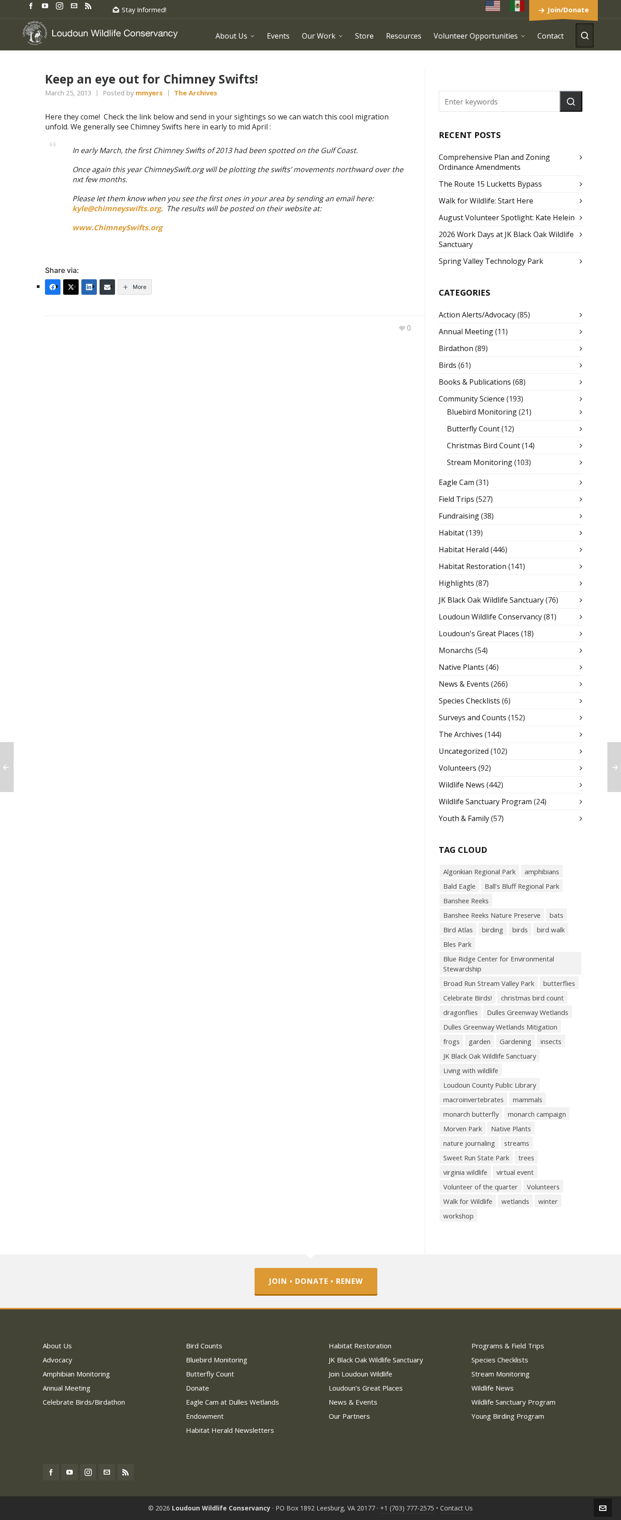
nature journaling (469, 1143)
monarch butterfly (471, 1114)
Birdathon (456, 348)
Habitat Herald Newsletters (230, 1430)
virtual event (515, 1172)
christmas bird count (532, 997)
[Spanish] (518, 5)
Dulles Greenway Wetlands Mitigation (500, 1026)
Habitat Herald (464, 550)
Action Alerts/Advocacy (477, 315)
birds (520, 929)
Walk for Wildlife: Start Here (486, 201)
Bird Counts (204, 1345)
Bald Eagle (459, 886)
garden (480, 1041)
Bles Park (457, 944)
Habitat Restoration (472, 566)
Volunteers (457, 768)
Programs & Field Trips (507, 1345)
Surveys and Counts (472, 718)
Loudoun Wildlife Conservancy (490, 617)
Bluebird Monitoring (482, 412)
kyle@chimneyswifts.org (116, 208)
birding (492, 929)
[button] (571, 101)
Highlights (456, 583)
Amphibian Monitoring (76, 1373)
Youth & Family (464, 818)
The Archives (195, 92)
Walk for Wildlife (467, 1201)
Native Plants (461, 667)
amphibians (542, 871)
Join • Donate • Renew (316, 1281)
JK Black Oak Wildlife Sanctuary (491, 600)
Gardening (515, 1041)
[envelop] (75, 5)
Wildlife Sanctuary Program (485, 802)
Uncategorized (464, 751)
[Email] (107, 287)
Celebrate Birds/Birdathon (84, 1401)
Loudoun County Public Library (489, 1084)
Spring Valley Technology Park (491, 261)
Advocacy (57, 1359)
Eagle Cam (456, 482)
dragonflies (460, 1012)
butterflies (559, 983)
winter (548, 1201)
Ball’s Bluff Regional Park (522, 886)
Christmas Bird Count (483, 446)
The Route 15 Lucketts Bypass (490, 184)
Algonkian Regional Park (479, 871)
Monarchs (456, 650)
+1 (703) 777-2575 (407, 1508)
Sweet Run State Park (476, 1157)
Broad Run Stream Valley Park (488, 983)
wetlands (515, 1201)
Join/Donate (568, 9)
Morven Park (462, 1128)
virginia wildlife (465, 1172)
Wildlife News (462, 785)
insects (551, 1041)
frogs (451, 1041)
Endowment (205, 1416)
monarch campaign (537, 1114)
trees (526, 1157)
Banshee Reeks (466, 900)
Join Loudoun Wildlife (360, 1373)
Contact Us (456, 1508)
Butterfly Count (473, 429)
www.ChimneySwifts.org (117, 228)
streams (516, 1143)
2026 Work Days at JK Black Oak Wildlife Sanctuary (506, 239)
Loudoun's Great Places (479, 634)
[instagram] (61, 5)
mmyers (149, 92)
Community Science (472, 399)
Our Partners (349, 1416)
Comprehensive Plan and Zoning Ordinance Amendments (494, 162)
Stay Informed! (144, 9)
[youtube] (46, 5)
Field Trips (456, 499)
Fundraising (459, 516)
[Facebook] (52, 287)
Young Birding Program (507, 1416)
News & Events (464, 684)
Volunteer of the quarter (480, 1186)
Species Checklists (469, 701)
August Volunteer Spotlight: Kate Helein (507, 218)
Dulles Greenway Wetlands (527, 1012)
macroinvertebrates (473, 1099)
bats (556, 915)
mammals (527, 1099)
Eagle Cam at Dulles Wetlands (232, 1401)
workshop (458, 1215)
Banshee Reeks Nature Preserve (492, 915)
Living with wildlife (470, 1070)
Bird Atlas (458, 929)
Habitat (451, 533)
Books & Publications (475, 382)
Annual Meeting (466, 332)
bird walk (551, 929)
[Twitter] (71, 287)
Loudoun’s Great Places (366, 1387)
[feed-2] (89, 5)
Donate (197, 1387)
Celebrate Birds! (467, 997)
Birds (447, 365)
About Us (57, 1345)
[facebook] (32, 5)
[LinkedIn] (89, 287)
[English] (493, 5)
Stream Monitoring (479, 462)
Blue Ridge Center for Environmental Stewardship (498, 963)
